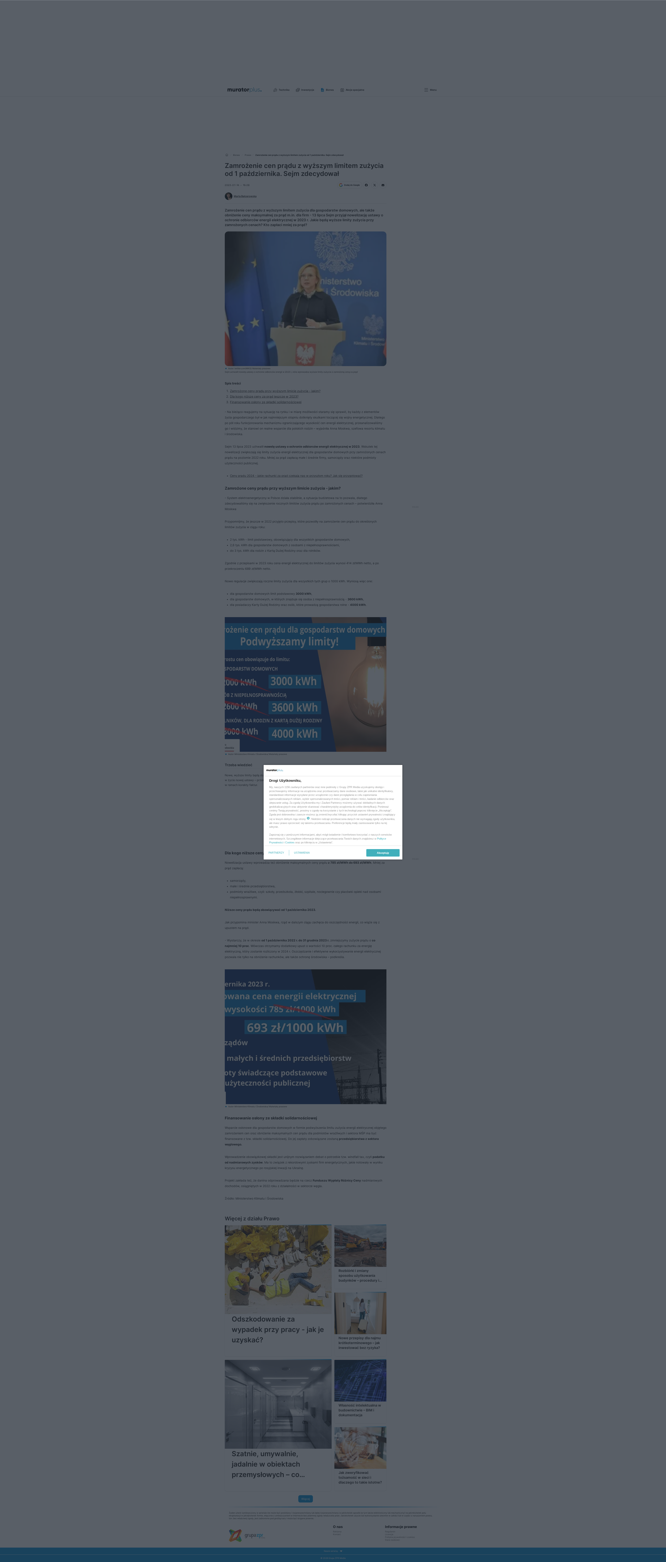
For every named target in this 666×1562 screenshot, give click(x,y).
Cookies (289, 842)
